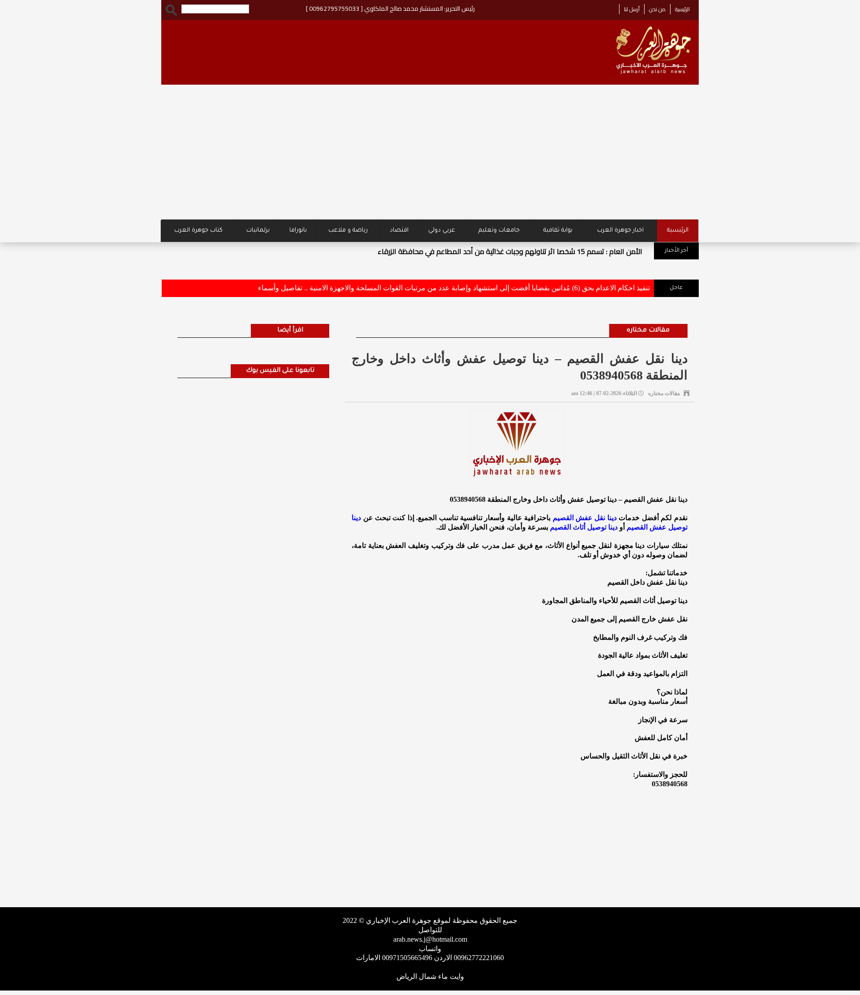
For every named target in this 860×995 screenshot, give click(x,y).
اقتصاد (399, 230)
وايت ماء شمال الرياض (430, 976)
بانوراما (298, 230)
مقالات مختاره (648, 330)
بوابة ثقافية (557, 230)
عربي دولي (441, 230)
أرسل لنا (632, 9)
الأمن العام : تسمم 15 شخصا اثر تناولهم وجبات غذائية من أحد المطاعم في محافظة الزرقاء (510, 251)
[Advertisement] (430, 152)
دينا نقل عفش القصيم (585, 517)
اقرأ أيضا (290, 330)
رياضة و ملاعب (348, 230)
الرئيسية (682, 9)
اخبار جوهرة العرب (620, 230)
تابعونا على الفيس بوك (280, 371)
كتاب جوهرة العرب (198, 230)
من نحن (657, 9)
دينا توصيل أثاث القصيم (584, 527)
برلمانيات (258, 230)
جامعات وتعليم (499, 230)
